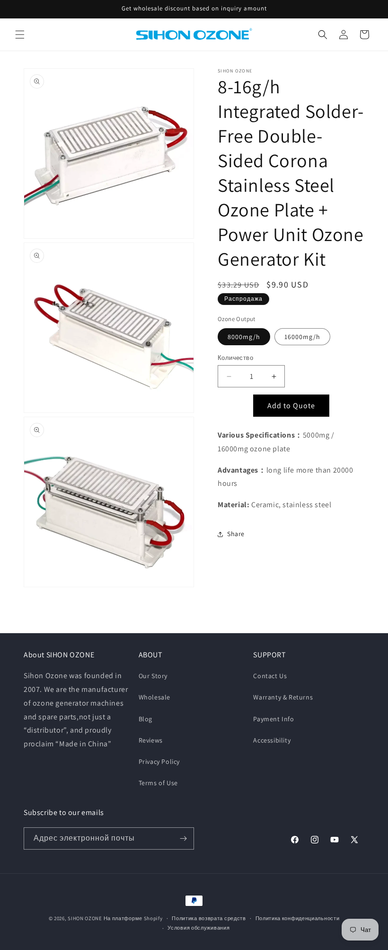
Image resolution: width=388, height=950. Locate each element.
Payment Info (273, 719)
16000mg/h (302, 336)
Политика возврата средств (209, 918)
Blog (145, 719)
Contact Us (270, 676)
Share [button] (236, 533)
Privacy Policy (159, 761)
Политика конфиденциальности (298, 918)
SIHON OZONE (85, 918)
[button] (19, 34)
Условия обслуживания (198, 927)
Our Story (153, 676)
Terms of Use (158, 783)
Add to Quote (291, 406)
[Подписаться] (183, 838)
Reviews (151, 740)
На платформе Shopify (133, 918)
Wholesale (154, 697)
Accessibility (272, 740)
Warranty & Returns (283, 697)
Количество (235, 358)
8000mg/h (244, 336)
